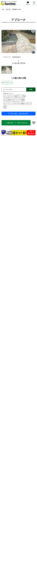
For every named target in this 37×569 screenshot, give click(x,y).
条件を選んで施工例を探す (20, 114)
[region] (18, 44)
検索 (30, 89)
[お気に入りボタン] (33, 31)
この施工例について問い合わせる (16, 123)
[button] (7, 70)
